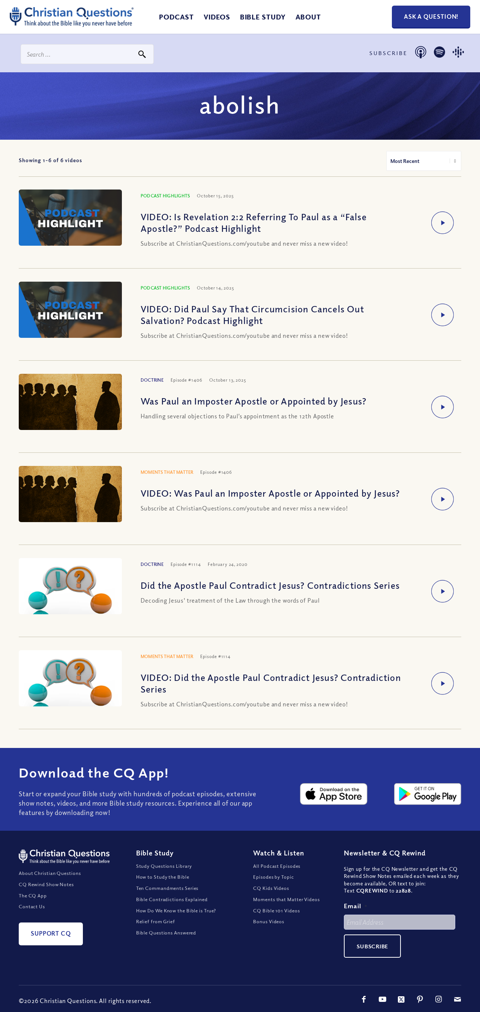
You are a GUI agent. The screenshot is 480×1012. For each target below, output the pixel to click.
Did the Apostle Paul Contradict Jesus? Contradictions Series (270, 585)
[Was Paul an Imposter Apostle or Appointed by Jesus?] (70, 414)
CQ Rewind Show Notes (46, 884)
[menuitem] (176, 17)
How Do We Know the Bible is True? (176, 910)
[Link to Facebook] (363, 999)
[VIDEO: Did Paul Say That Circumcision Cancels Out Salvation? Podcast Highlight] (70, 311)
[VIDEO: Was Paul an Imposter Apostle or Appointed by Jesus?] (70, 506)
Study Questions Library (164, 866)
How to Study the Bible (162, 877)
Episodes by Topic (273, 877)
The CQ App (33, 896)
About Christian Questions (50, 873)
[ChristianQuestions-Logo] (72, 24)
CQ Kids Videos (271, 888)
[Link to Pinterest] (420, 999)
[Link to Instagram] (438, 999)
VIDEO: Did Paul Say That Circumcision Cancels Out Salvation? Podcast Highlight (252, 314)
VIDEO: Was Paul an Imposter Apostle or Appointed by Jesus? (270, 493)
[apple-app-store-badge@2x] (333, 794)
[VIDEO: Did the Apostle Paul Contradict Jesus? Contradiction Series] (70, 700)
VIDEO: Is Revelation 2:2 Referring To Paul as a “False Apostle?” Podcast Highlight (254, 222)
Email (355, 906)
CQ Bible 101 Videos (276, 910)
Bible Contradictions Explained (172, 899)
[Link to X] (401, 999)
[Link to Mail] (457, 999)
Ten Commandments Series (167, 888)
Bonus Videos (268, 921)
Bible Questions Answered (166, 933)
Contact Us (32, 906)
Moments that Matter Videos (286, 899)
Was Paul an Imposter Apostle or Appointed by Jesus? (253, 400)
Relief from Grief (155, 921)
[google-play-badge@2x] (427, 794)
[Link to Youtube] (382, 999)
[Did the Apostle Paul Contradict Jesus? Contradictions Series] (70, 608)
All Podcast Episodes (276, 866)
